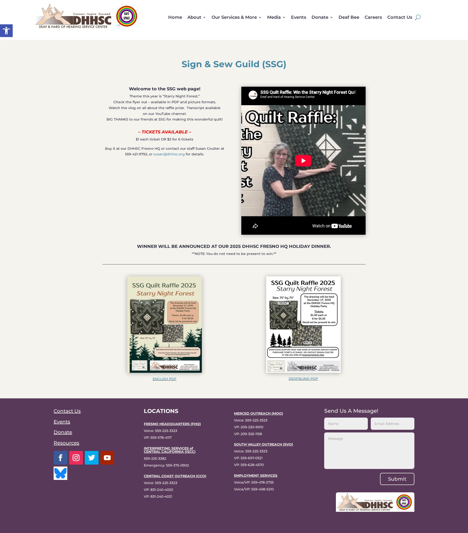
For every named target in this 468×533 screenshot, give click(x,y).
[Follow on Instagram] (76, 458)
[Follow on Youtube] (107, 458)
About (194, 18)
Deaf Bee (349, 18)
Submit (397, 479)
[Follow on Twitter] (91, 458)
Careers (373, 18)
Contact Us (399, 18)
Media (274, 18)
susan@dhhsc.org (169, 154)
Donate (320, 18)
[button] (6, 30)
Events (298, 18)
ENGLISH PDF (164, 379)
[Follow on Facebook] (60, 458)
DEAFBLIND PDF (303, 378)
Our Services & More (234, 18)
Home (175, 18)
